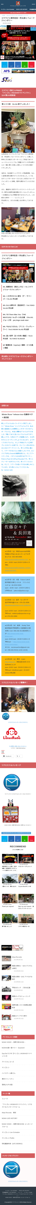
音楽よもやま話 (7, 1084)
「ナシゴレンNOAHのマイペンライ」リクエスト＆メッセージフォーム (17, 1106)
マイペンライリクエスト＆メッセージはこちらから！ (18, 794)
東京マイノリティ (8, 1079)
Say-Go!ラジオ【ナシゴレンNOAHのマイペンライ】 (16, 833)
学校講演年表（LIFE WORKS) (12, 1143)
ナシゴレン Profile (8, 1138)
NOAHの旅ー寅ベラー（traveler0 (13, 1048)
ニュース (5, 1098)
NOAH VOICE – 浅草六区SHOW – (13, 1042)
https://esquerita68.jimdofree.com (16, 559)
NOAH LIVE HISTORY (21, 9)
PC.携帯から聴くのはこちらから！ (18, 746)
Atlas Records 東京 (9, 1112)
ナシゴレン (5, 1067)
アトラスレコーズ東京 (17, 1202)
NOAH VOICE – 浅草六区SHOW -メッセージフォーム (17, 1125)
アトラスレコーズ (8, 1062)
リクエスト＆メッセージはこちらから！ (18, 722)
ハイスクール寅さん (9, 1073)
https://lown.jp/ (10, 662)
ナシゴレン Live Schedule (7, 9)
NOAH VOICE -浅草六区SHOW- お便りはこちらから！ (18, 825)
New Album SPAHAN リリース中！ (18, 12)
